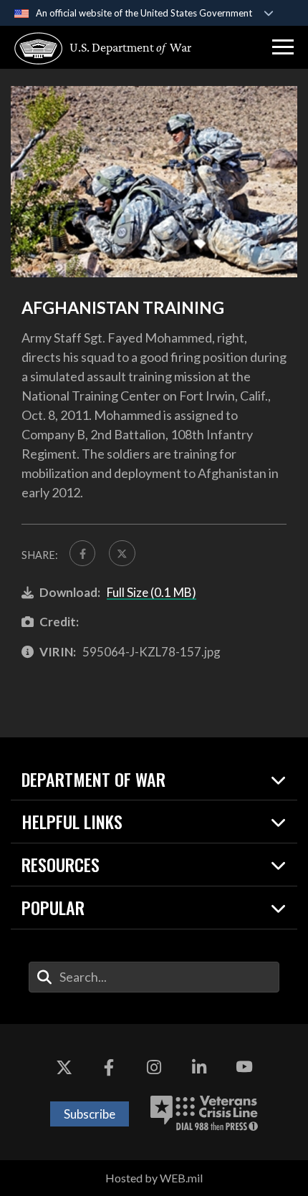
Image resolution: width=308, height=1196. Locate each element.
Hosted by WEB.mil (154, 1178)
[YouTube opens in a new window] (244, 1067)
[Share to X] (122, 553)
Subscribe (89, 1113)
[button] (283, 47)
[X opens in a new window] (64, 1067)
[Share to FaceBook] (82, 553)
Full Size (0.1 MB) (151, 592)
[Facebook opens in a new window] (109, 1067)
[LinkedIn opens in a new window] (199, 1067)
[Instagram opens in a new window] (154, 1067)
